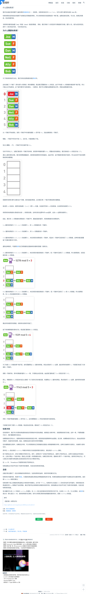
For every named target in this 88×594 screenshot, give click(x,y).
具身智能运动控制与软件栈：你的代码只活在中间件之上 (16, 575)
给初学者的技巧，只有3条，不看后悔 (17, 531)
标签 (62, 3)
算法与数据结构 (10, 508)
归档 (68, 3)
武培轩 (6, 2)
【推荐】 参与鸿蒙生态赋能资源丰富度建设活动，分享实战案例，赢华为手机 (20, 542)
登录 (22, 539)
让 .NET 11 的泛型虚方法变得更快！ (12, 576)
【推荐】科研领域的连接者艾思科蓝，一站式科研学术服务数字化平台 (19, 548)
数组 (34, 78)
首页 (57, 3)
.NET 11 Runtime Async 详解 (10, 578)
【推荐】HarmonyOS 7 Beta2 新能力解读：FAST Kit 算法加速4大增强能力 (20, 544)
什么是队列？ (11, 529)
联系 (74, 3)
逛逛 (26, 539)
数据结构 (26, 12)
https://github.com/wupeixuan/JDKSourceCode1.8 (19, 505)
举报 (84, 534)
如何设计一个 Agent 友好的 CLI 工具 (12, 582)
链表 (17, 246)
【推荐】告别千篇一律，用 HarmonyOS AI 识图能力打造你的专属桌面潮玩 (20, 546)
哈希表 (14, 511)
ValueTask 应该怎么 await (9, 580)
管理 (79, 3)
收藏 (81, 534)
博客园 (50, 3)
